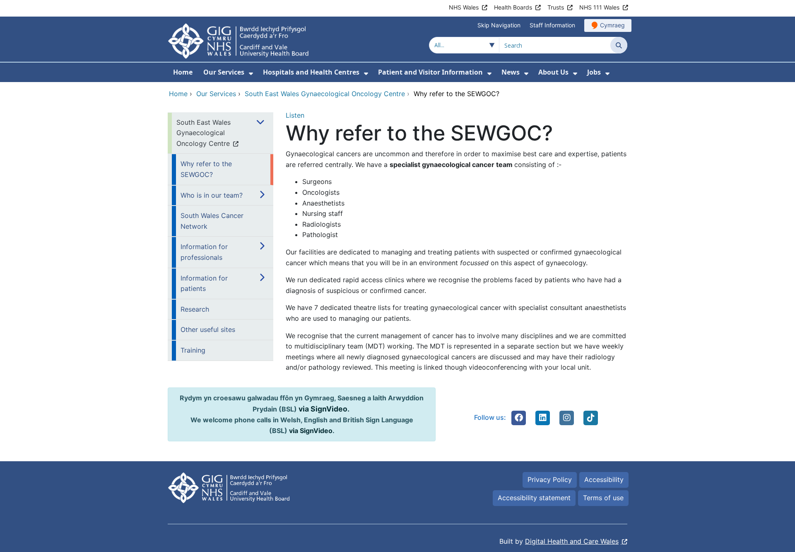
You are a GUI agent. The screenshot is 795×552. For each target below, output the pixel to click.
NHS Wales (464, 7)
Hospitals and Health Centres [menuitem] (311, 72)
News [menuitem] (510, 72)
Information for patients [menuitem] (204, 283)
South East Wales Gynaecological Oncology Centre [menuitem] (203, 133)
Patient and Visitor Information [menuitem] (430, 72)
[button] (519, 417)
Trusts (555, 7)
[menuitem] (250, 73)
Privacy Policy (550, 479)
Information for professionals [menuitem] (204, 251)
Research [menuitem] (195, 309)
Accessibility (604, 479)
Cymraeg (612, 25)
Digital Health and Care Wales (572, 541)
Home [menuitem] (183, 72)
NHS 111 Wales (599, 7)
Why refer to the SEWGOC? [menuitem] (206, 169)
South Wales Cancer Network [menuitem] (212, 220)
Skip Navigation (498, 25)
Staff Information (552, 25)
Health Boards (513, 7)
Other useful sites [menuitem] (208, 329)
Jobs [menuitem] (594, 72)
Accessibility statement (534, 498)
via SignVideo (323, 408)
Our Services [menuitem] (223, 72)
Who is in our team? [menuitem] (212, 195)
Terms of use (603, 498)
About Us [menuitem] (553, 72)
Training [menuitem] (193, 350)
